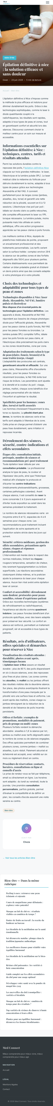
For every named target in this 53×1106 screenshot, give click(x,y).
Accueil (6, 91)
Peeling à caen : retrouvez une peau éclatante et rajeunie (23, 894)
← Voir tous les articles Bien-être (19, 858)
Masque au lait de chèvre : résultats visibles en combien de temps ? (23, 913)
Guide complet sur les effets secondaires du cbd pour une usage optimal (25, 975)
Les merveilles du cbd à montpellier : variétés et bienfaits (24, 993)
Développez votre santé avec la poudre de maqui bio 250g (26, 984)
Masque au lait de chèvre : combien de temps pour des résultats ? (24, 1002)
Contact (6, 1089)
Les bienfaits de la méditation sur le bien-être (26, 957)
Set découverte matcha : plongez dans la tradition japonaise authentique (25, 939)
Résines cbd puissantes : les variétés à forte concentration (24, 966)
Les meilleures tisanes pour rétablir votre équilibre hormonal (26, 948)
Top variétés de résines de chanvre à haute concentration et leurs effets (26, 1011)
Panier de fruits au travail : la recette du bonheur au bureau (25, 921)
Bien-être (9, 58)
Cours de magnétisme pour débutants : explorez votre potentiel (24, 903)
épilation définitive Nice (37, 167)
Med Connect (11, 1048)
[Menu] (47, 2)
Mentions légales (10, 1084)
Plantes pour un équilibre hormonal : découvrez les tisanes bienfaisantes (23, 1020)
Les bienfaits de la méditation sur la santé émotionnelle (26, 930)
